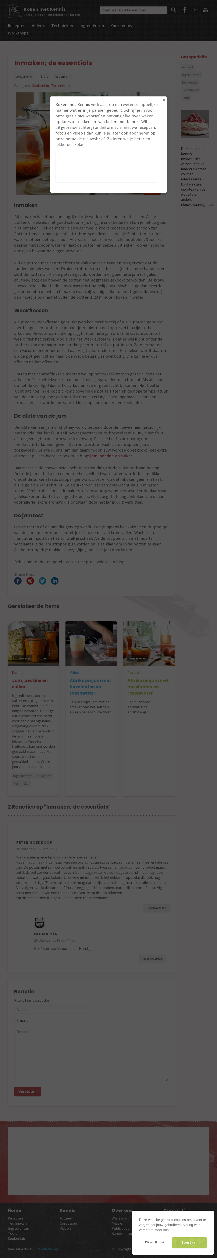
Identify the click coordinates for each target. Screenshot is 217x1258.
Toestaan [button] (189, 1242)
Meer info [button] (161, 1230)
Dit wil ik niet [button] (154, 1242)
